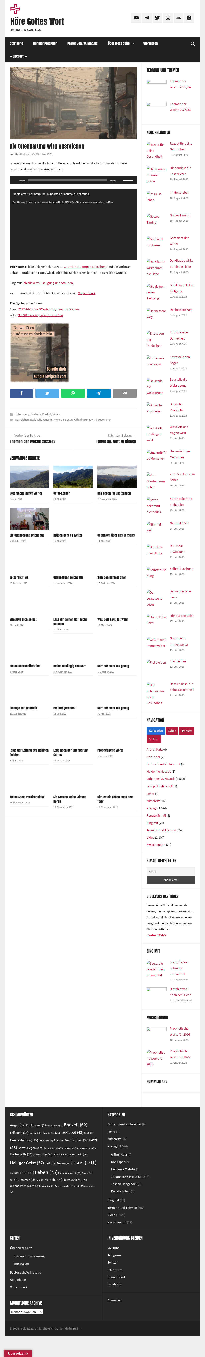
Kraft (14, 1173)
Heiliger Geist (27, 1163)
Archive (153, 739)
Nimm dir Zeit (179, 523)
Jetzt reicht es (19, 577)
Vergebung (55, 1179)
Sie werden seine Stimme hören (69, 799)
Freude (49, 1132)
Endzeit (75, 1125)
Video (56, 414)
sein (15, 1180)
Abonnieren (150, 43)
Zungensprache (64, 1186)
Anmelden (115, 1300)
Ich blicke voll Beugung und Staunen (48, 283)
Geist (88, 1132)
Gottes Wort (42, 1154)
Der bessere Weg (181, 309)
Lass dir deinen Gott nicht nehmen (70, 621)
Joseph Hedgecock (160, 786)
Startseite (16, 43)
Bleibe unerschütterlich (25, 666)
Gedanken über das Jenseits (116, 535)
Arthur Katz (155, 749)
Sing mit (152, 823)
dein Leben (55, 1125)
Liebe (64, 1173)
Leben (46, 1172)
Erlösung (19, 1133)
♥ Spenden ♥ (18, 56)
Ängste (79, 1186)
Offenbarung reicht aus (68, 577)
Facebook (114, 1284)
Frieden (60, 1133)
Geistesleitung (24, 1140)
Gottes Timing (179, 215)
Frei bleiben (178, 661)
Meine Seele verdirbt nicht (27, 797)
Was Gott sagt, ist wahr (112, 619)
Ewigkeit (35, 419)
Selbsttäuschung (181, 568)
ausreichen (22, 419)
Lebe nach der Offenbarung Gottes (70, 752)
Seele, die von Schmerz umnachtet (179, 968)
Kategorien (156, 730)
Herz (65, 1163)
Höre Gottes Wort (37, 21)
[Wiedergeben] (15, 180)
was (72, 1180)
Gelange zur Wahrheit (23, 708)
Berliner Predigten (45, 43)
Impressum (21, 1263)
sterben (28, 1180)
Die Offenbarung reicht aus (27, 535)
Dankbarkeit (36, 1125)
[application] (73, 180)
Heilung (53, 1163)
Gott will (79, 1154)
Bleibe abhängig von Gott (69, 666)
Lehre (150, 793)
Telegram (114, 1255)
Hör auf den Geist (182, 615)
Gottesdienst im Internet (163, 764)
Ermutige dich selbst (23, 619)
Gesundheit (46, 1140)
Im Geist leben (179, 192)
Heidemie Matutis (159, 771)
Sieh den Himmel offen (111, 577)
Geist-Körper (61, 493)
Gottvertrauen (62, 1154)
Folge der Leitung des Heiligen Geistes (29, 752)
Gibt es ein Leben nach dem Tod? (115, 799)
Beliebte (186, 730)
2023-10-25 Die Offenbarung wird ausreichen (48, 309)
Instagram (115, 1269)
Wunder (48, 1185)
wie (36, 1186)
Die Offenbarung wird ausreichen (40, 315)
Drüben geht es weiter (67, 535)
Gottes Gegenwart (33, 1148)
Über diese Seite (119, 43)
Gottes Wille (21, 1154)
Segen (87, 1173)
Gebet (74, 1132)
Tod (40, 1179)
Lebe (27, 1172)
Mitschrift (153, 801)
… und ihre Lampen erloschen (85, 266)
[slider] (129, 180)
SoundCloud (116, 1277)
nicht (75, 1173)
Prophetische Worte (110, 750)
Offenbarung (82, 419)
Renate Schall (156, 815)
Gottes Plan (71, 1148)
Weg (82, 1179)
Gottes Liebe (55, 1148)
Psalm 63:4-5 (156, 935)
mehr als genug (63, 419)
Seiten (172, 730)
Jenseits (47, 419)
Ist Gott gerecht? (64, 708)
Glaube (61, 1140)
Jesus (83, 1162)
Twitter (113, 1262)
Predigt (46, 414)
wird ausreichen (101, 419)
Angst (18, 1125)
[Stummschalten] (120, 180)
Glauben (79, 1140)
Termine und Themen (161, 830)
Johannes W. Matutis (28, 414)
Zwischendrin (156, 844)
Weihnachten (21, 1186)
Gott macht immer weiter (26, 493)
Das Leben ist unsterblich (114, 493)
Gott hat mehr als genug (113, 666)
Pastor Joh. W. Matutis (82, 43)
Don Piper (153, 757)
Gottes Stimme (87, 1148)
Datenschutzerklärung (29, 1256)
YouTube (113, 1248)
